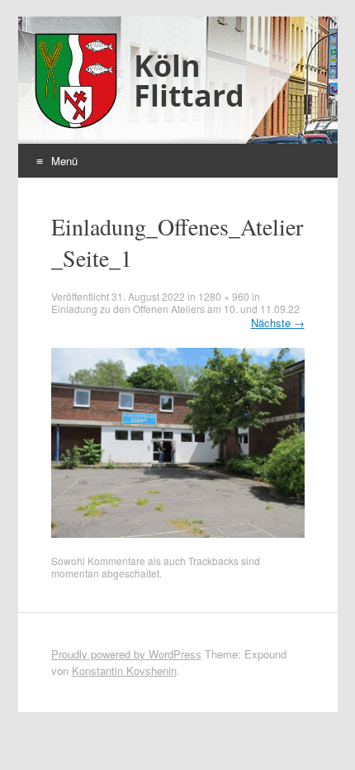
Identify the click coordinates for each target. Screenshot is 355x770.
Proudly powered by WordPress (126, 654)
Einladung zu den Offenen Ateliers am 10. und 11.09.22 (175, 309)
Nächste (278, 322)
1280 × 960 (223, 296)
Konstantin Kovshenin (124, 670)
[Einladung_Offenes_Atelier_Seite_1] (178, 533)
